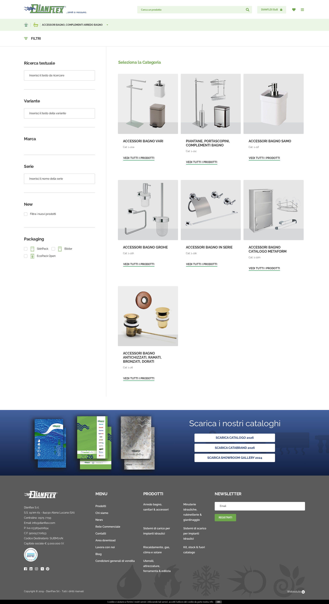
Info (211, 602)
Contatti (100, 533)
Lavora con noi (105, 547)
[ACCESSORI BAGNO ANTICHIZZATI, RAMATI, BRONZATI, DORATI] (148, 335)
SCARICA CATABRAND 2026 (235, 448)
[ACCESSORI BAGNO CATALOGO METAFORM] (273, 227)
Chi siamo (101, 513)
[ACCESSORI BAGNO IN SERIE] (210, 225)
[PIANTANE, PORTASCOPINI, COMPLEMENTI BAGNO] (210, 121)
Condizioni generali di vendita (115, 561)
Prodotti (100, 506)
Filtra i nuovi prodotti (43, 214)
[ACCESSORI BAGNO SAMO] (273, 119)
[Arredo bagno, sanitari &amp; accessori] (35, 24)
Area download (105, 540)
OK (218, 602)
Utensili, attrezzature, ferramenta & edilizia (157, 566)
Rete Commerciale (107, 526)
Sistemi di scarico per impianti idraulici (194, 533)
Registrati (225, 517)
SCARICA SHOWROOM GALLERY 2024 (234, 457)
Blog (98, 554)
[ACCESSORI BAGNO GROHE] (148, 225)
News (99, 519)
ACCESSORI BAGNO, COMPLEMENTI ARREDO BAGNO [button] (72, 24)
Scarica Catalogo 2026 (235, 437)
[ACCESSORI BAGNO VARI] (148, 119)
